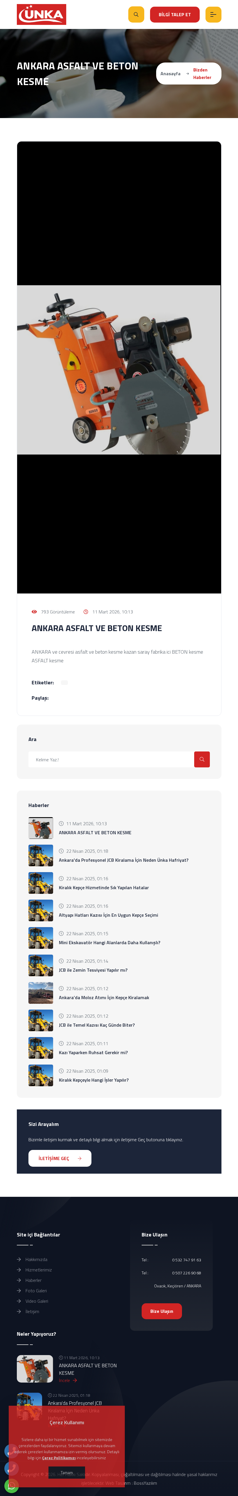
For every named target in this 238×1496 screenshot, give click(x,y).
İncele (65, 1380)
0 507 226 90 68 (186, 1273)
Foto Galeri (35, 1290)
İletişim (31, 1311)
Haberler (33, 1280)
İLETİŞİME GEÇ (54, 1158)
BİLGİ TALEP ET (175, 14)
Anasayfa (171, 73)
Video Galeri (36, 1300)
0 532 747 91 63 (186, 1260)
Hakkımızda (35, 1259)
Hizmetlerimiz (38, 1269)
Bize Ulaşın (161, 1311)
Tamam (67, 1472)
